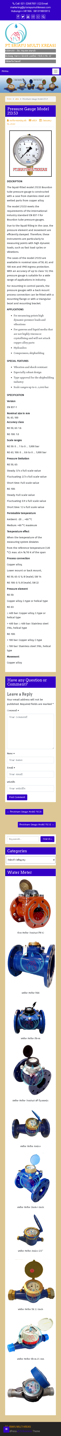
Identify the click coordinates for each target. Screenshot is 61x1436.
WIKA (17, 99)
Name (11, 753)
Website (11, 781)
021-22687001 (29, 3)
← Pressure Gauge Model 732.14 (24, 811)
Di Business (25, 1431)
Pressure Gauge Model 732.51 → (36, 824)
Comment (13, 710)
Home (9, 99)
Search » (47, 839)
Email (11, 767)
